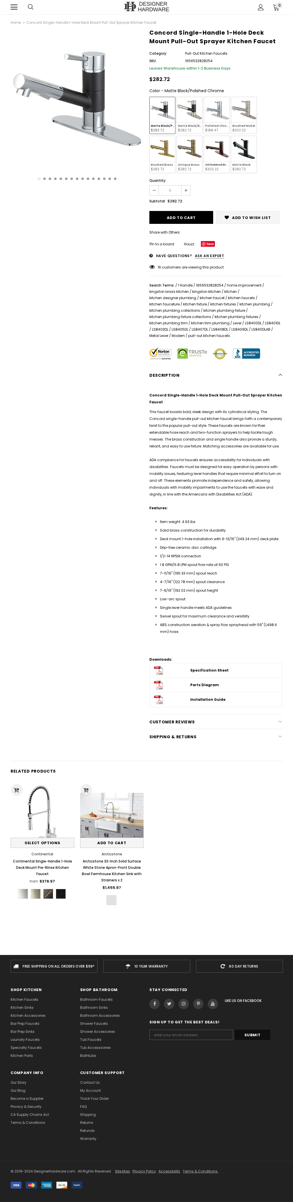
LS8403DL (160, 329)
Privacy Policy (144, 1171)
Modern (178, 335)
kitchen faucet (212, 297)
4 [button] (55, 178)
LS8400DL (253, 323)
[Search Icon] (30, 7)
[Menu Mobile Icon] (14, 7)
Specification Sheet (209, 670)
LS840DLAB (261, 329)
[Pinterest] (198, 1004)
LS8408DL (219, 329)
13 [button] (104, 178)
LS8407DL (200, 329)
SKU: (153, 60)
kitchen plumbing (254, 304)
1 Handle (185, 285)
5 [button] (61, 178)
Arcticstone (112, 854)
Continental (42, 854)
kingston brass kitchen (169, 291)
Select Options (42, 843)
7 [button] (71, 178)
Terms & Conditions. (200, 1171)
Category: (158, 53)
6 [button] (66, 178)
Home (16, 22)
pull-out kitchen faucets (209, 335)
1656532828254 (209, 285)
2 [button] (44, 178)
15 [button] (115, 178)
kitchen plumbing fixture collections (180, 316)
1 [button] (39, 178)
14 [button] (109, 178)
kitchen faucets (241, 297)
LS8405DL (180, 329)
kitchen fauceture (164, 304)
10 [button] (88, 178)
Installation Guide (207, 699)
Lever (237, 323)
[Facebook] (154, 1004)
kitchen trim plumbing (210, 323)
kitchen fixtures (223, 304)
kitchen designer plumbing (172, 297)
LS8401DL (272, 323)
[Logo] (146, 7)
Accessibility (169, 1171)
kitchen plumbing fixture (224, 310)
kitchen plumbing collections (174, 310)
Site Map (122, 1171)
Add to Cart (111, 843)
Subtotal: (157, 201)
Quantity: (157, 180)
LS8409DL (239, 329)
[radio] (162, 115)
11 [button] (93, 178)
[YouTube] (213, 1004)
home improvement (244, 285)
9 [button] (82, 178)
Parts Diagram (204, 684)
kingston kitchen (206, 291)
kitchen (230, 291)
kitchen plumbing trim (168, 323)
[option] (77, 96)
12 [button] (99, 178)
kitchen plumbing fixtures (236, 316)
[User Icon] (261, 7)
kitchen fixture (195, 304)
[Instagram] (184, 1004)
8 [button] (77, 178)
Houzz (189, 244)
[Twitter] (169, 1004)
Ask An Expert (209, 255)
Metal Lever (158, 335)
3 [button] (50, 178)
